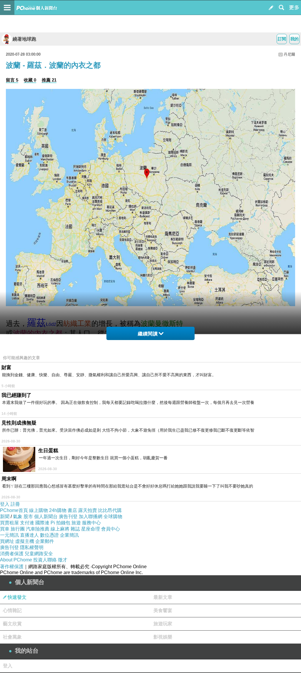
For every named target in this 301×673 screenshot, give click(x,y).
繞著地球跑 (24, 39)
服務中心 (91, 522)
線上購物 (38, 510)
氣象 (17, 516)
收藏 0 (30, 79)
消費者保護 (12, 553)
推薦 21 (49, 79)
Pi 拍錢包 (60, 522)
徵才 (62, 559)
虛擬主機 (24, 541)
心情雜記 (12, 610)
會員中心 (110, 528)
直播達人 (29, 535)
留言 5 (12, 79)
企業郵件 (44, 541)
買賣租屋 (9, 522)
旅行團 (18, 528)
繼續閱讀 (148, 333)
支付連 (27, 522)
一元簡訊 (9, 535)
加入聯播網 (90, 516)
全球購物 (112, 516)
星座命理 (90, 528)
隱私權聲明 (32, 547)
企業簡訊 (69, 535)
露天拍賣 (87, 510)
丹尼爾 (289, 54)
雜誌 (75, 528)
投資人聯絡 (45, 559)
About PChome (16, 559)
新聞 (4, 516)
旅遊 (76, 522)
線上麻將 (60, 528)
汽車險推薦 (37, 528)
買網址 (7, 541)
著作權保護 (12, 566)
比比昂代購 (110, 510)
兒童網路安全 (39, 553)
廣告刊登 (68, 516)
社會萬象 (12, 636)
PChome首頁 (14, 510)
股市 (28, 516)
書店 (72, 510)
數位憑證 (49, 535)
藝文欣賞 (12, 623)
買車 (4, 528)
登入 (4, 504)
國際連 (42, 522)
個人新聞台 (46, 516)
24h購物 (57, 510)
